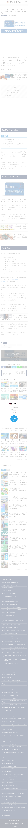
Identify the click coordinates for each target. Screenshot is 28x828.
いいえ (14, 424)
